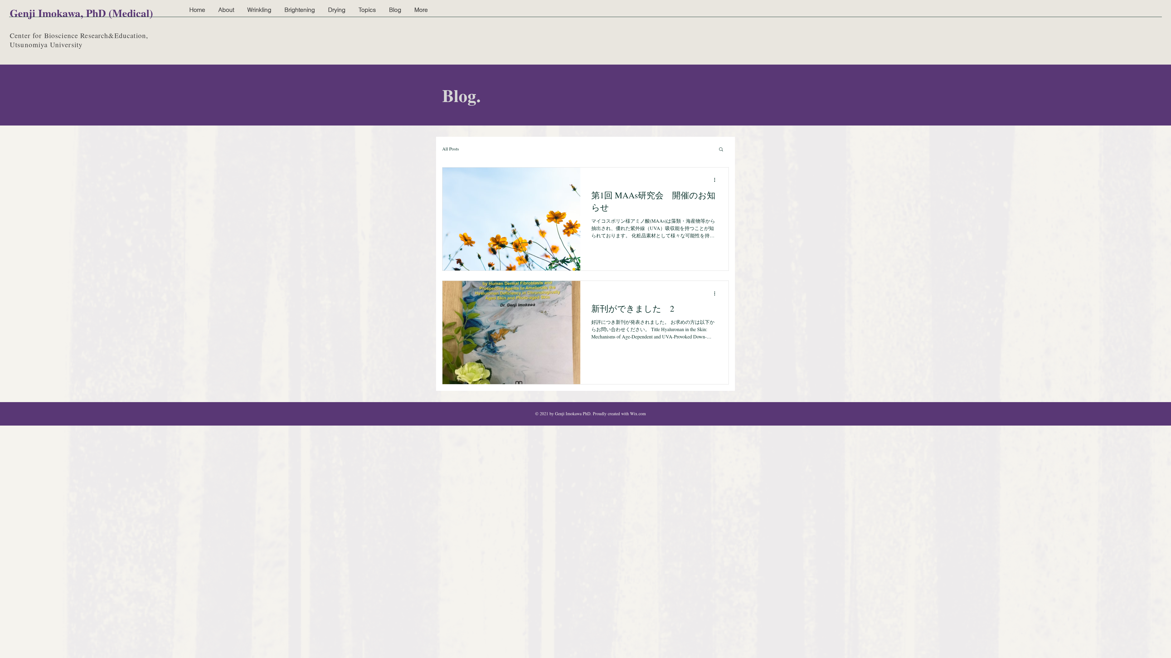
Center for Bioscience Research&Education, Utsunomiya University (79, 40)
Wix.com (638, 413)
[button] (721, 150)
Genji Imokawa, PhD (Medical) (81, 13)
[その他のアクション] (716, 180)
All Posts (450, 149)
